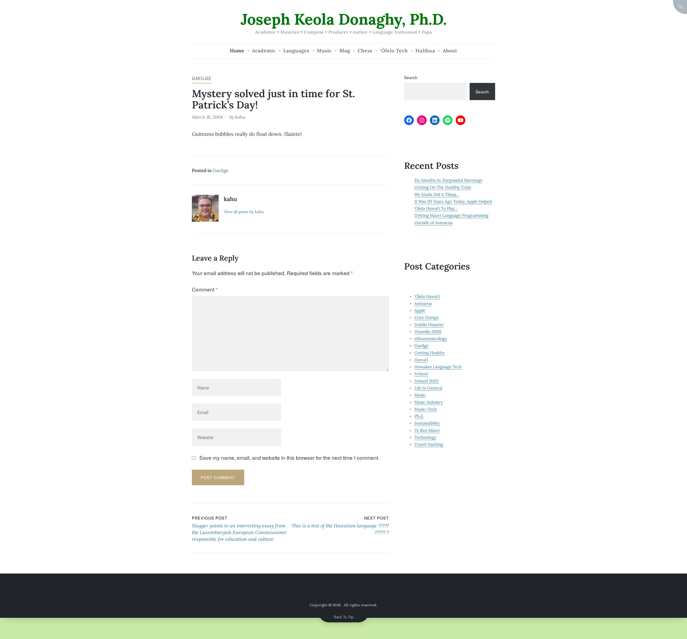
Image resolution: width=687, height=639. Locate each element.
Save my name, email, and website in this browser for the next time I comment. (289, 457)
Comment (205, 289)
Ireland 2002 (426, 381)
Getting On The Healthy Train (442, 187)
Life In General (428, 387)
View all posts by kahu (244, 211)
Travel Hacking (428, 444)
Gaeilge (201, 78)
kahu (240, 117)
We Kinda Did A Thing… (436, 194)
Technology (425, 437)
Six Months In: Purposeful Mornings (448, 180)
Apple (419, 310)
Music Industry (428, 402)
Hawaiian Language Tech (438, 366)
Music (420, 394)
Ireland (421, 373)
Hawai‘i (421, 359)
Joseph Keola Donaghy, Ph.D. (344, 19)
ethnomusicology (430, 338)
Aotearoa (423, 303)
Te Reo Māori (427, 430)
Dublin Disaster (429, 324)
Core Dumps (426, 317)
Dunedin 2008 (427, 331)
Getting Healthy (429, 352)
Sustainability (427, 423)
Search (411, 77)
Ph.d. (419, 416)
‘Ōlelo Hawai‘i (427, 296)
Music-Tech (425, 409)
